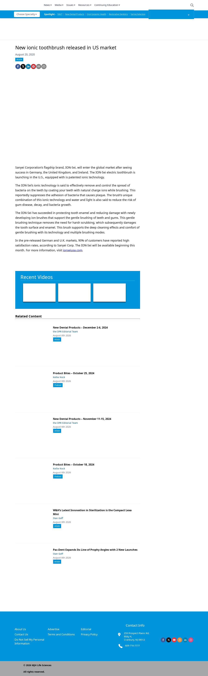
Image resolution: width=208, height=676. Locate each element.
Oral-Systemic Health (96, 14)
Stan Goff (58, 518)
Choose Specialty (26, 14)
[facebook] (17, 66)
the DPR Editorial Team (65, 331)
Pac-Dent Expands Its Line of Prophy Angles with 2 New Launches (95, 549)
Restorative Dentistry (118, 14)
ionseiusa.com (72, 250)
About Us (20, 629)
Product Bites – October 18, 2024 (73, 464)
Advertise (53, 629)
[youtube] (174, 639)
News (47, 5)
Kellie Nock (59, 377)
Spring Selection (138, 14)
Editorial (86, 629)
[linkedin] (28, 66)
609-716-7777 (132, 645)
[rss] (179, 639)
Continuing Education (106, 5)
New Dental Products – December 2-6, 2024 (80, 327)
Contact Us (21, 634)
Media (58, 5)
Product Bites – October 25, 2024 (73, 373)
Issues (69, 5)
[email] (38, 66)
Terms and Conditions (61, 634)
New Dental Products (74, 14)
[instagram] (190, 639)
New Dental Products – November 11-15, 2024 (82, 419)
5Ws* (59, 14)
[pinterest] (33, 66)
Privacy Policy (89, 634)
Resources (84, 5)
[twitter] (23, 66)
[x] (168, 639)
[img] (27, 5)
